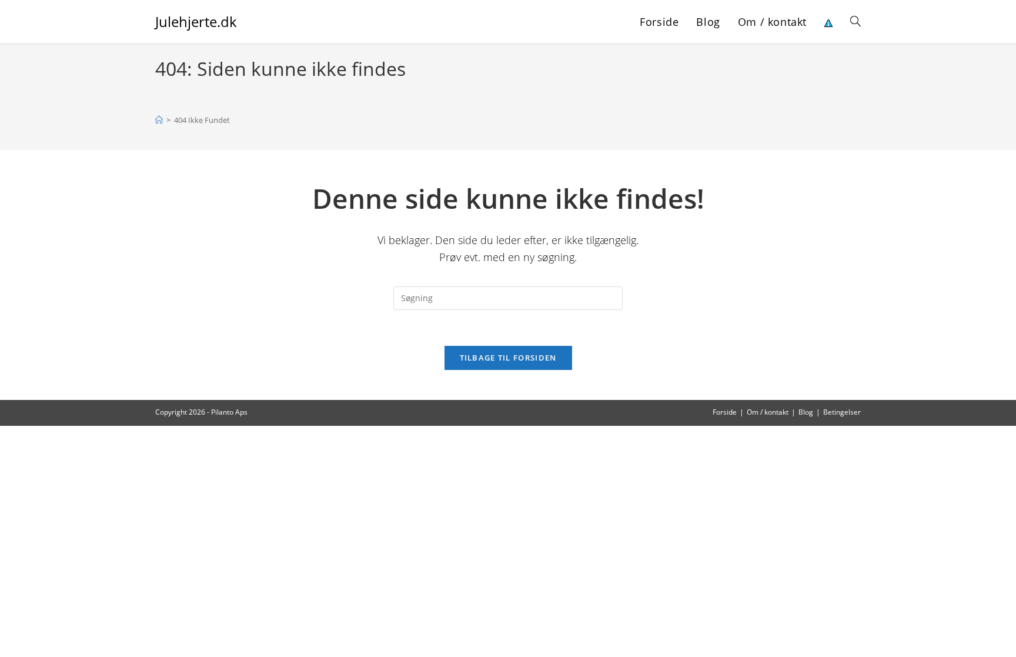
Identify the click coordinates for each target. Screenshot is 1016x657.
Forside (725, 412)
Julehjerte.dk (196, 21)
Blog (805, 412)
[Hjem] (159, 120)
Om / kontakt (767, 412)
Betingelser (842, 412)
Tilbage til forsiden (508, 357)
